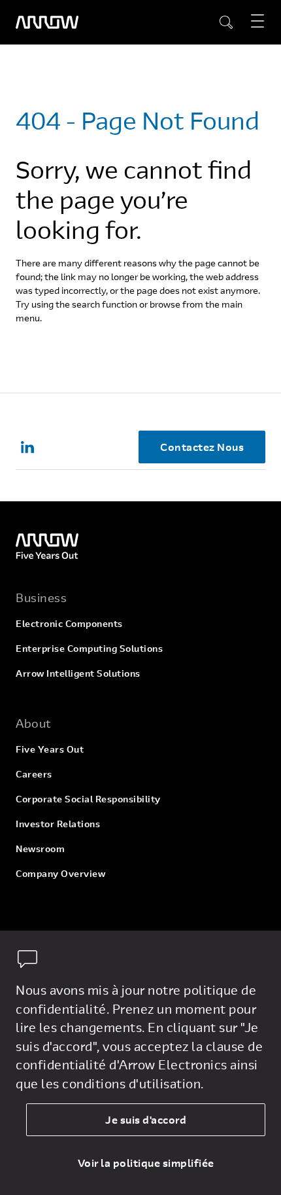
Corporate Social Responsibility (88, 799)
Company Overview (60, 873)
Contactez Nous (202, 447)
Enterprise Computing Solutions (89, 648)
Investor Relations (58, 823)
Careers (34, 774)
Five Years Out (50, 749)
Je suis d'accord (145, 1119)
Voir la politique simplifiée (146, 1162)
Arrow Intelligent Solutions (78, 673)
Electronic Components (69, 623)
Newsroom (40, 848)
